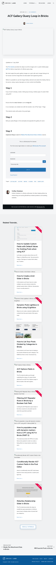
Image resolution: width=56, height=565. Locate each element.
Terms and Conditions (47, 561)
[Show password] (44, 161)
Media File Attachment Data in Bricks (31, 135)
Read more (19, 265)
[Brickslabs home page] (9, 559)
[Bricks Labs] (9, 3)
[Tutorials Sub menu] (35, 3)
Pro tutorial (11, 67)
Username (12, 152)
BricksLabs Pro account (39, 146)
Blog (41, 558)
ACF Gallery (14, 181)
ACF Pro (8, 69)
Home (25, 3)
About (45, 558)
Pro (35, 181)
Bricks (25, 181)
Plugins (31, 181)
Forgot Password (13, 175)
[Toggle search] (52, 3)
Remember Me (14, 164)
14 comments (32, 12)
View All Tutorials (28, 526)
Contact (51, 558)
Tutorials (32, 3)
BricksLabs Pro (41, 207)
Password (12, 159)
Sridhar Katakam (29, 23)
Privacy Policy (36, 561)
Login (49, 3)
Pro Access (42, 3)
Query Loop (41, 181)
